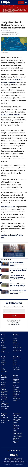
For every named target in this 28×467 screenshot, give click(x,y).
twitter (11, 450)
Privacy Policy (15, 323)
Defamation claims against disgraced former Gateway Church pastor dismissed (17, 285)
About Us (16, 375)
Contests (15, 396)
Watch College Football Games (17, 420)
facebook (8, 450)
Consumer (3, 347)
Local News (4, 337)
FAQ (14, 384)
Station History (16, 382)
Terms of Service (15, 324)
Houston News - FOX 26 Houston (5, 418)
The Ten (3, 381)
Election (3, 344)
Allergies (15, 340)
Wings (2, 368)
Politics (3, 346)
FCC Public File (16, 391)
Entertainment (16, 366)
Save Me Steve (16, 369)
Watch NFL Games (17, 417)
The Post (3, 382)
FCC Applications (17, 393)
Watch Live (21, 2)
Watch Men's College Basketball (17, 432)
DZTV (2, 401)
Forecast (15, 337)
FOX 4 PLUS (16, 394)
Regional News (4, 414)
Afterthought (4, 398)
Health (2, 351)
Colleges (3, 369)
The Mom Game (5, 406)
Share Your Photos (17, 350)
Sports (3, 357)
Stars (2, 364)
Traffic (14, 364)
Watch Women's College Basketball (17, 435)
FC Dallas (3, 366)
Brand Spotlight (16, 398)
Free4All (3, 384)
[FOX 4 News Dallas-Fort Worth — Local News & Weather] (5, 2)
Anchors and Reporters (16, 379)
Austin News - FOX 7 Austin (5, 421)
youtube (17, 450)
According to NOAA (8, 207)
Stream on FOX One (16, 414)
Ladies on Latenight (3, 388)
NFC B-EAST (4, 399)
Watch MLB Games (16, 423)
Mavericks (3, 362)
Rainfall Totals (16, 344)
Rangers (3, 360)
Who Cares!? (4, 396)
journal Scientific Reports (10, 115)
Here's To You (4, 408)
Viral (16, 32)
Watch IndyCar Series (16, 429)
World (2, 342)
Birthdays (15, 360)
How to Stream (16, 386)
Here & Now (4, 410)
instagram (14, 450)
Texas (2, 338)
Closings (15, 338)
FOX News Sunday (5, 353)
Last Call (3, 386)
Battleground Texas (4, 391)
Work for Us (16, 387)
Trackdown (4, 394)
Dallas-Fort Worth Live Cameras (17, 348)
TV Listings (15, 389)
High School (4, 371)
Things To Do (16, 368)
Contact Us (15, 377)
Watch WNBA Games (16, 438)
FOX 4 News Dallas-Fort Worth (7, 32)
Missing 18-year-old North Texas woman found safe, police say (17, 264)
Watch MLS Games (15, 442)
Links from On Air (17, 359)
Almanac (15, 342)
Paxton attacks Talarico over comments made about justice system (18, 292)
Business (3, 349)
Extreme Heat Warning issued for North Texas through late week (18, 270)
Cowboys (3, 359)
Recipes (15, 362)
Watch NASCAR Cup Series (16, 426)
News (3, 335)
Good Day (16, 357)
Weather (16, 335)
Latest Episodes (4, 376)
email (20, 450)
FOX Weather (16, 346)
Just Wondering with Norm (5, 404)
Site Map (15, 400)
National (3, 340)
